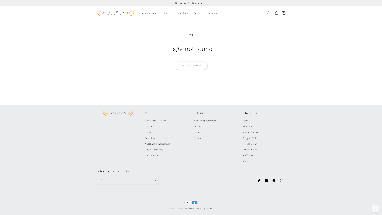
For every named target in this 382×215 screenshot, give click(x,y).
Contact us (199, 138)
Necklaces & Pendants (156, 120)
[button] (169, 13)
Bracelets (150, 138)
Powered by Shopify (204, 209)
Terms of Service (251, 132)
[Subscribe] (154, 180)
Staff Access (249, 155)
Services (198, 126)
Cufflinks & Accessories (157, 143)
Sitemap (247, 161)
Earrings (149, 126)
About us (198, 132)
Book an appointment (205, 120)
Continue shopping (191, 65)
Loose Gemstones (154, 149)
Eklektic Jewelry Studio (186, 209)
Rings (148, 132)
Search (246, 120)
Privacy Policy (250, 149)
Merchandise (151, 155)
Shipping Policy (251, 138)
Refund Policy (250, 143)
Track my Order (251, 126)
